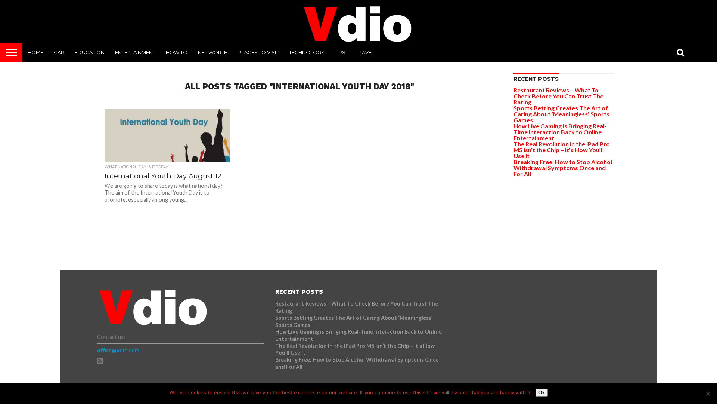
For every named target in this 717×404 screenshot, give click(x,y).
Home (35, 52)
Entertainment (135, 52)
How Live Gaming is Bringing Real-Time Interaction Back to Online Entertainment (560, 131)
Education (90, 52)
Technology (307, 52)
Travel (365, 52)
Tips (340, 52)
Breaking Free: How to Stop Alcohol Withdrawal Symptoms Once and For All (562, 167)
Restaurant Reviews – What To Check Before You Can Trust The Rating (558, 95)
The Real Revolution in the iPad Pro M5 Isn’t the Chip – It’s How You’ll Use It (561, 149)
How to (176, 52)
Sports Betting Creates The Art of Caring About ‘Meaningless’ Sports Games (561, 113)
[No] (707, 393)
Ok (541, 392)
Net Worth (213, 52)
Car (59, 52)
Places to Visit (258, 52)
